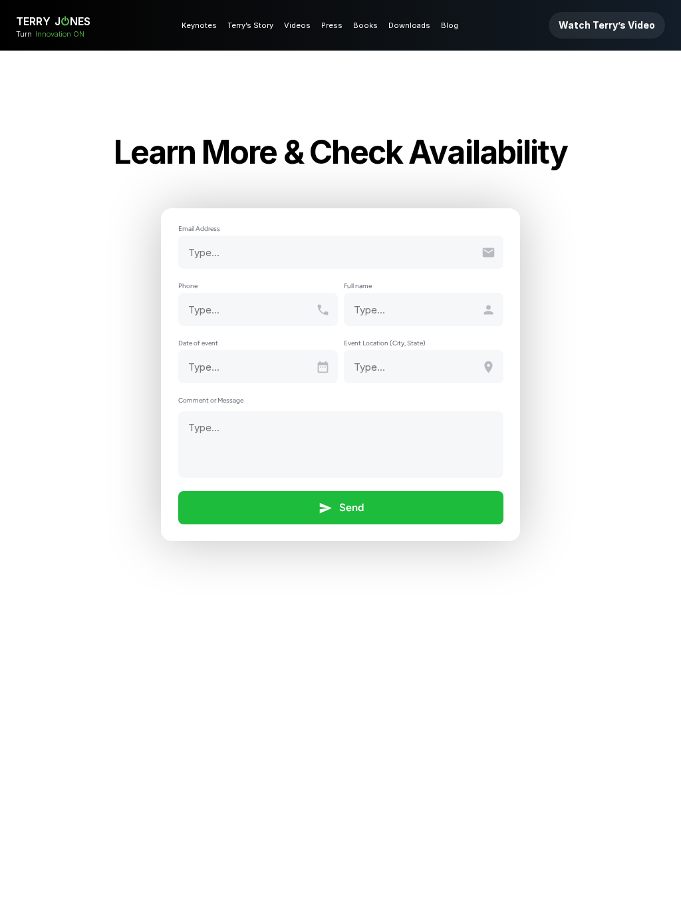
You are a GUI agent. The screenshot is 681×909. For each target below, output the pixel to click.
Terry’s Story (250, 25)
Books (365, 25)
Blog (449, 25)
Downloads (409, 25)
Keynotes (199, 25)
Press (331, 25)
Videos (297, 25)
